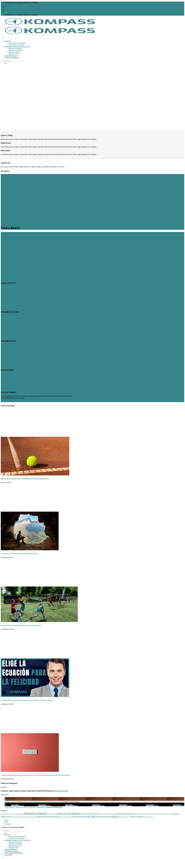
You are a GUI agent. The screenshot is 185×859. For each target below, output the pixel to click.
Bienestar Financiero (15, 48)
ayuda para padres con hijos (7, 813)
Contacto (8, 9)
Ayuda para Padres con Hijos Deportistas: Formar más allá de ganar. (21, 625)
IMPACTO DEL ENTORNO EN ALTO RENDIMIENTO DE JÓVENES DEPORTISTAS (25, 478)
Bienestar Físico (13, 54)
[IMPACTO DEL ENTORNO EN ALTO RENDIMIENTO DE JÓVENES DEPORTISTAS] (35, 475)
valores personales (148, 816)
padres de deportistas (31, 816)
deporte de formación (89, 813)
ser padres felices (103, 816)
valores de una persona (124, 816)
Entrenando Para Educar (16, 45)
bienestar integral (35, 813)
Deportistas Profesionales (17, 43)
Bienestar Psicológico (15, 50)
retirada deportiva (79, 816)
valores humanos (137, 816)
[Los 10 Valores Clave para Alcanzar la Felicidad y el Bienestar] (30, 550)
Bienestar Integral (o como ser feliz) (17, 46)
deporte (76, 813)
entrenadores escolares (162, 813)
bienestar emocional (19, 813)
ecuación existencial (139, 813)
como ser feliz (64, 813)
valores (114, 816)
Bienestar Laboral (14, 52)
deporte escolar (102, 813)
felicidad (171, 813)
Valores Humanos (11, 56)
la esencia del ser (15, 816)
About (7, 6)
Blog (6, 8)
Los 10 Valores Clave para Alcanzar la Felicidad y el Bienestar (19, 553)
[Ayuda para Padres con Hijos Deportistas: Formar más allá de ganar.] (39, 621)
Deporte (8, 41)
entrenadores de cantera (150, 813)
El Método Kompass (12, 57)
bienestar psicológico (51, 813)
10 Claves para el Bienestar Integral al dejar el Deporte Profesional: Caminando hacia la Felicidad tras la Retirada (35, 775)
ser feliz (91, 816)
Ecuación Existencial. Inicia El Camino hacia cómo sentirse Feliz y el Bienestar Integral (27, 700)
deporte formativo (110, 813)
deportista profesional (124, 813)
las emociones (22, 816)
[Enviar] (5, 63)
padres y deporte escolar (65, 816)
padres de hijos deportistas (48, 816)
